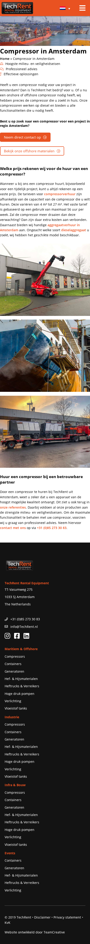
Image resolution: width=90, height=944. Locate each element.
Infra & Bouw (15, 785)
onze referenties (13, 507)
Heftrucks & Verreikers (22, 686)
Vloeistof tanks (16, 708)
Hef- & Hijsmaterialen (21, 679)
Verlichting (13, 701)
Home (4, 58)
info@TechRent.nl (24, 626)
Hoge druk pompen (19, 693)
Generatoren (14, 671)
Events (10, 853)
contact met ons (13, 528)
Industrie (12, 717)
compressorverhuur (59, 194)
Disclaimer (42, 917)
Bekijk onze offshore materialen (29, 151)
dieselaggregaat (73, 230)
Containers (13, 664)
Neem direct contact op (22, 137)
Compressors (15, 656)
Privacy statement (67, 917)
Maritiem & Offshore (21, 649)
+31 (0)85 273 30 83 (51, 528)
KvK (7, 922)
